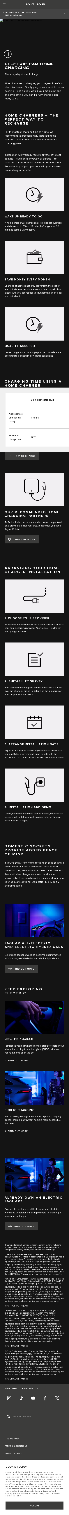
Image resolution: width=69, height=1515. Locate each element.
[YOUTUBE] (33, 1398)
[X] (57, 1398)
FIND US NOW (12, 1439)
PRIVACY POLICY (13, 1453)
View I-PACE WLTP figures (16, 1306)
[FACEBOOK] (45, 1398)
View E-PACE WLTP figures (16, 1379)
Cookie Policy (15, 1496)
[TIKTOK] (21, 1398)
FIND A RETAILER (24, 539)
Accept (35, 1505)
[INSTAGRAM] (9, 1398)
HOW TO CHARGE (25, 456)
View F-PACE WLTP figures (16, 1346)
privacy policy (47, 1491)
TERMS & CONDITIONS (16, 1446)
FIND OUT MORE (24, 969)
